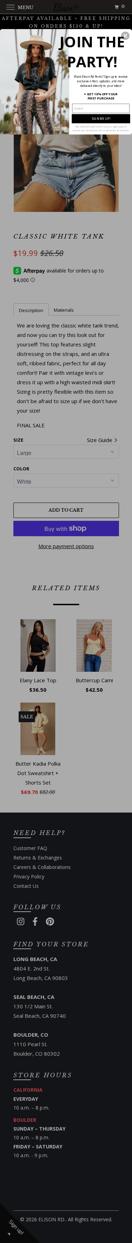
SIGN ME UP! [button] (101, 118)
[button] (125, 35)
